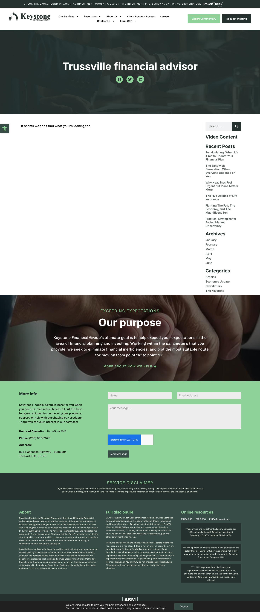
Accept (184, 606)
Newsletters (214, 286)
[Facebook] (119, 79)
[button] (4, 128)
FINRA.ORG (186, 519)
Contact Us (104, 20)
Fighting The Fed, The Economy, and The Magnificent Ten (220, 209)
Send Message (118, 453)
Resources (90, 16)
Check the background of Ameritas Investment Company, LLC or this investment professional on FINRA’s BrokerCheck (112, 3)
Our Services (66, 16)
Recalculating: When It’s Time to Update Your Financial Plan (222, 156)
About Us (112, 16)
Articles (211, 277)
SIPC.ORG (201, 519)
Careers (165, 16)
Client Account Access (141, 16)
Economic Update (218, 281)
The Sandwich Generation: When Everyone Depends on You (220, 171)
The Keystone (215, 290)
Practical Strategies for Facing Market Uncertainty (221, 222)
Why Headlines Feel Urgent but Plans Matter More (222, 186)
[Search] (236, 126)
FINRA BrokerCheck (219, 519)
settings (160, 608)
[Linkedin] (140, 79)
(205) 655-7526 (39, 438)
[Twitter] (130, 79)
